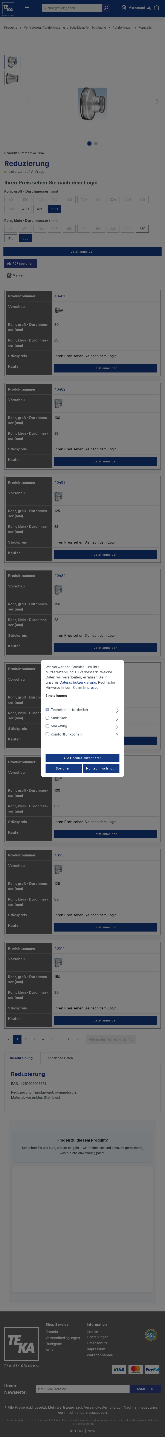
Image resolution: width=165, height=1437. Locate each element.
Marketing (59, 726)
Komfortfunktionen (66, 734)
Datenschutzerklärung (78, 682)
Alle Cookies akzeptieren (83, 758)
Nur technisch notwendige (102, 768)
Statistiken (59, 718)
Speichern (64, 768)
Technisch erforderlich (69, 710)
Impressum (92, 687)
